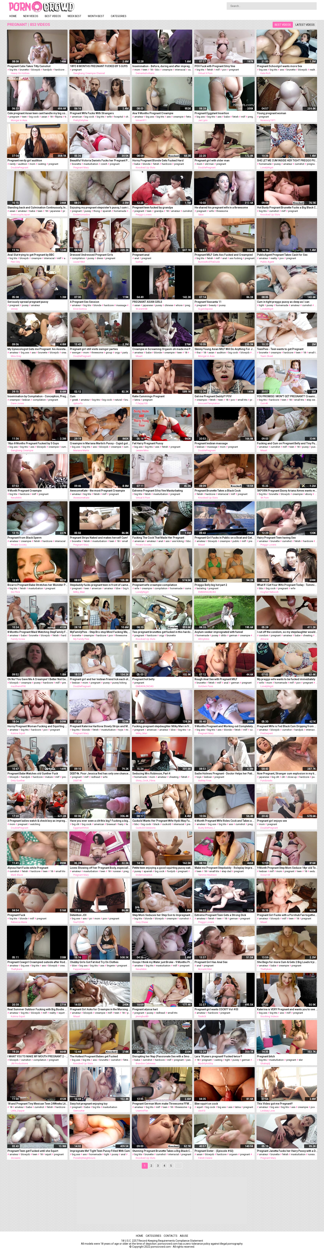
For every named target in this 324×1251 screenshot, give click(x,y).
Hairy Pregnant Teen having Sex (276, 537)
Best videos (53, 16)
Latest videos (305, 24)
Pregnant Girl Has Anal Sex (211, 962)
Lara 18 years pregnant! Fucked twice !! (218, 1056)
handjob (47, 69)
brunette (24, 69)
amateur (138, 116)
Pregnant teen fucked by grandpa (152, 207)
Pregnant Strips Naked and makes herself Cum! (99, 537)
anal (66, 258)
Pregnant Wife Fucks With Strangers (92, 113)
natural (118, 399)
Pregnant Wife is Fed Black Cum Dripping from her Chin (287, 726)
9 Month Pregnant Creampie (25, 490)
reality (313, 69)
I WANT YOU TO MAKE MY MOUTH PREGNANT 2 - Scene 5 (38, 1056)
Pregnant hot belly (143, 679)
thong (97, 211)
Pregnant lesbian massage (211, 443)
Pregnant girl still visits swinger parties (94, 349)
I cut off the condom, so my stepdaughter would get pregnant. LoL (287, 631)
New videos (30, 16)
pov (224, 69)
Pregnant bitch (266, 1056)
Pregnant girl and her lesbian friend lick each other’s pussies (100, 679)
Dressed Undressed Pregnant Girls (91, 254)
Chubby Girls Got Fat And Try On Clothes (94, 962)
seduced (314, 871)
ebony (308, 494)
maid (255, 352)
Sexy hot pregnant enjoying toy (88, 1103)
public (235, 541)
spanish (107, 211)
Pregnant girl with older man (212, 160)
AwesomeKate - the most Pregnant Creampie (97, 490)
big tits (13, 69)
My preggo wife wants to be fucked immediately (286, 679)
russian (117, 871)
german (233, 635)
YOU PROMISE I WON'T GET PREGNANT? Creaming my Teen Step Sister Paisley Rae (287, 396)
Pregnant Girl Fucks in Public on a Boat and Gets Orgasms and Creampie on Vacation (225, 537)
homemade (265, 164)
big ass (263, 69)
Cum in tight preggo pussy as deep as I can (283, 301)
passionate (192, 1059)
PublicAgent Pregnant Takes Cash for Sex (282, 254)
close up (292, 777)
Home (13, 16)
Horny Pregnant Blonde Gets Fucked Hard (158, 160)
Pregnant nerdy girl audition (25, 160)
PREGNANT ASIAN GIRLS (147, 301)
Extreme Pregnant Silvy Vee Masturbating (157, 490)
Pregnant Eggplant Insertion (212, 113)
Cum (73, 396)
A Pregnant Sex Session (84, 301)
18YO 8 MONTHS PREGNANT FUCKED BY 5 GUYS (99, 66)
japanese (55, 211)
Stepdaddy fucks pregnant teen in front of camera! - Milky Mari (100, 584)
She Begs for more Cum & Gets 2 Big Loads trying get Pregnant (287, 962)
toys (120, 729)
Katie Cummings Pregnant (148, 396)
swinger (76, 352)
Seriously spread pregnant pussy (28, 301)
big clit (275, 777)
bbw (118, 588)
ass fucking (236, 258)
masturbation (91, 164)
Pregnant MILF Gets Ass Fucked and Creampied (224, 254)
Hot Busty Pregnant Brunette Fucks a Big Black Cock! (287, 207)
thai (199, 352)
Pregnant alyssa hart (145, 1009)
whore (179, 305)
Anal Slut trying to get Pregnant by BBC (31, 254)
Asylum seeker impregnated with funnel (219, 631)
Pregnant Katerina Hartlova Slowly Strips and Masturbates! (100, 726)
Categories (118, 16)
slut (301, 1059)
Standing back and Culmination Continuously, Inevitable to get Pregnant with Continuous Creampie (38, 207)
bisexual (111, 824)
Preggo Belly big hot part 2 (211, 584)
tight (67, 116)
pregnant (77, 69)
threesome (222, 211)
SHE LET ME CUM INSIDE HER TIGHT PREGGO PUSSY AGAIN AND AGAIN (287, 160)
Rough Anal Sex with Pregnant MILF (216, 679)
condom (263, 635)
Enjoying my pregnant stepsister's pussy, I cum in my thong (100, 207)
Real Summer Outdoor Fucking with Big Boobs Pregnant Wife (38, 1009)
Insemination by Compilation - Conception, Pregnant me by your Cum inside (38, 396)
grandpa (158, 211)
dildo (223, 635)
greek (75, 399)
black (157, 824)
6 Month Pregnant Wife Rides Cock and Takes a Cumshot (225, 820)
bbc (157, 69)
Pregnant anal (140, 254)
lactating (201, 588)
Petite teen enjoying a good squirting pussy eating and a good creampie (162, 867)
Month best (96, 16)
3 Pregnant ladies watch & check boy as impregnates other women (38, 820)
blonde (146, 164)
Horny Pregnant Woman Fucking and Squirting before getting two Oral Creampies (38, 726)
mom (137, 69)
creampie (167, 69)
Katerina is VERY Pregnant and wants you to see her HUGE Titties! (287, 1009)
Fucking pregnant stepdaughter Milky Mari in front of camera (162, 726)
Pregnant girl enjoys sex (272, 820)
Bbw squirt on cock (206, 1103)
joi (90, 918)
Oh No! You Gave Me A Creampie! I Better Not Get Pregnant (38, 679)
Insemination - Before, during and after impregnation (162, 66)
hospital (118, 116)
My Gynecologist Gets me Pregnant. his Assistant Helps (38, 349)
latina (137, 399)
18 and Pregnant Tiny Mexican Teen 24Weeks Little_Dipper (38, 1103)
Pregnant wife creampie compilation (154, 584)
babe (227, 116)
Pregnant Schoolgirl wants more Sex (279, 66)
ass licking (178, 541)
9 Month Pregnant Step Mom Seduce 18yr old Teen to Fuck (287, 867)
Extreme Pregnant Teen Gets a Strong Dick (220, 915)
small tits (313, 352)
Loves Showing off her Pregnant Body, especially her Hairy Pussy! (100, 867)
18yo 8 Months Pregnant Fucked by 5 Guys (33, 443)
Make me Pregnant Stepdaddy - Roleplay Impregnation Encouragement (225, 867)
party (125, 352)
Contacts (170, 1235)
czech (104, 164)
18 (151, 69)
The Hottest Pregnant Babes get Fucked (94, 1056)
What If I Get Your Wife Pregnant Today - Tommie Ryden (287, 584)
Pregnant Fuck (16, 915)
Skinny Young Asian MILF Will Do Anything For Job (225, 349)
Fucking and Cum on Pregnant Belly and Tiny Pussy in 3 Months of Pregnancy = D (287, 443)
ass (282, 69)
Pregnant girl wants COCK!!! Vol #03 (216, 1009)
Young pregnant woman (271, 113)
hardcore (59, 69)
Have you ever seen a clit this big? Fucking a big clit (100, 820)
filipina (58, 116)
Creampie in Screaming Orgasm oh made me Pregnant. (162, 349)
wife (109, 116)
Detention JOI (78, 915)
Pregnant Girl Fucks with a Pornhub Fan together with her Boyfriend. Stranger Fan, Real (287, 915)
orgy (117, 352)
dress (100, 258)
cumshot (299, 164)
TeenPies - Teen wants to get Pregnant (280, 349)
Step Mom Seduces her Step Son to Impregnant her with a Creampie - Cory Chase (162, 915)
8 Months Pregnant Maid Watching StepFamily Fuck (38, 631)
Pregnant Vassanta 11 (208, 301)
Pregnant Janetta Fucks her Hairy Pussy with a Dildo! (287, 1150)
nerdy (13, 164)
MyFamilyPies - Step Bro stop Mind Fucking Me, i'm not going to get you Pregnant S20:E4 (100, 631)
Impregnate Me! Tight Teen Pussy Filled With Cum (100, 1150)
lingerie (111, 965)
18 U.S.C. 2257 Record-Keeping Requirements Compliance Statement (162, 1240)
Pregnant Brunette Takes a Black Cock (218, 490)
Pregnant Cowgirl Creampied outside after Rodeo (38, 962)
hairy (120, 824)
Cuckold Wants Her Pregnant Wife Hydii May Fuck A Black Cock (162, 820)
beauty (212, 305)
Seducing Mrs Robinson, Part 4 (151, 773)
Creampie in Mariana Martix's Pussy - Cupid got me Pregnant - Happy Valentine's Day (100, 443)
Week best (74, 16)
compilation (78, 258)
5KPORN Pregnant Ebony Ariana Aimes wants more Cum (287, 490)
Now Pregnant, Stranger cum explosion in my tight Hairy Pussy (287, 773)
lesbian (26, 399)
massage (121, 305)
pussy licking (119, 682)
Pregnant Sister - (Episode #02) (214, 1150)
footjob (171, 871)
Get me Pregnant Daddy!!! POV (213, 396)
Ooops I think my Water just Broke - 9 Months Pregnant (162, 962)
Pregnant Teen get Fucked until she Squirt (33, 1150)
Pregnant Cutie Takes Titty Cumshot (29, 66)
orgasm (233, 1154)
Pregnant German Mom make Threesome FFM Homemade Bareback (162, 1103)
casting (42, 164)
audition (22, 164)
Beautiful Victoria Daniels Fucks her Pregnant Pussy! (100, 160)
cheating (130, 116)
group (109, 352)
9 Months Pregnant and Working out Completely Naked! (225, 726)
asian (44, 116)
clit (283, 777)
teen (145, 69)
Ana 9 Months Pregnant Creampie (152, 113)
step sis (311, 399)
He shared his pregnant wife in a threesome (221, 207)
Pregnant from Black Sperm (25, 537)
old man (209, 164)
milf (218, 69)
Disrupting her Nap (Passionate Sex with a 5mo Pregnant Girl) (162, 1056)
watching (35, 824)
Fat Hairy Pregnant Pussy (147, 443)
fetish (210, 69)
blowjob (35, 69)
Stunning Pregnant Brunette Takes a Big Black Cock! (162, 1150)
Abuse (184, 1235)
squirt (61, 1012)
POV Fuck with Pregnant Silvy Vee (215, 66)
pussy (277, 164)
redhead (95, 777)
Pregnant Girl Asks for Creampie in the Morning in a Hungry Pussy (100, 1009)
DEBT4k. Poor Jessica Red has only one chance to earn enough (100, 773)
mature (49, 777)
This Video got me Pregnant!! (275, 1103)
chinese (169, 305)
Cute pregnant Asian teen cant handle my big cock (38, 113)
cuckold (192, 69)
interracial (180, 69)
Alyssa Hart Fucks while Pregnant (28, 867)
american (77, 116)
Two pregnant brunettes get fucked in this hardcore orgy (162, 631)
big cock (34, 116)
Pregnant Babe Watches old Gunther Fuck (33, 773)
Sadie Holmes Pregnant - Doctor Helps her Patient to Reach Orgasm (225, 773)
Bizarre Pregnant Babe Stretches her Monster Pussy (38, 584)
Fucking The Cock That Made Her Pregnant (158, 537)
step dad (226, 871)
